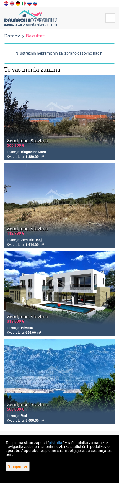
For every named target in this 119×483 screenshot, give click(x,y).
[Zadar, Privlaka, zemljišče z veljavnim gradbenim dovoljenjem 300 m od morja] (59, 288)
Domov (12, 35)
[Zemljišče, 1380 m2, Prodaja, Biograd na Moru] (59, 112)
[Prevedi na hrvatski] (6, 3)
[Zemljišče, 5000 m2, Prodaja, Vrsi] (59, 376)
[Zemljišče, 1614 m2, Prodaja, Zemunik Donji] (59, 200)
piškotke (56, 443)
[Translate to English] (12, 3)
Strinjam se (17, 466)
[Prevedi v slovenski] (35, 3)
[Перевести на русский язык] (29, 3)
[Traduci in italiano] (24, 3)
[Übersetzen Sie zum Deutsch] (18, 3)
